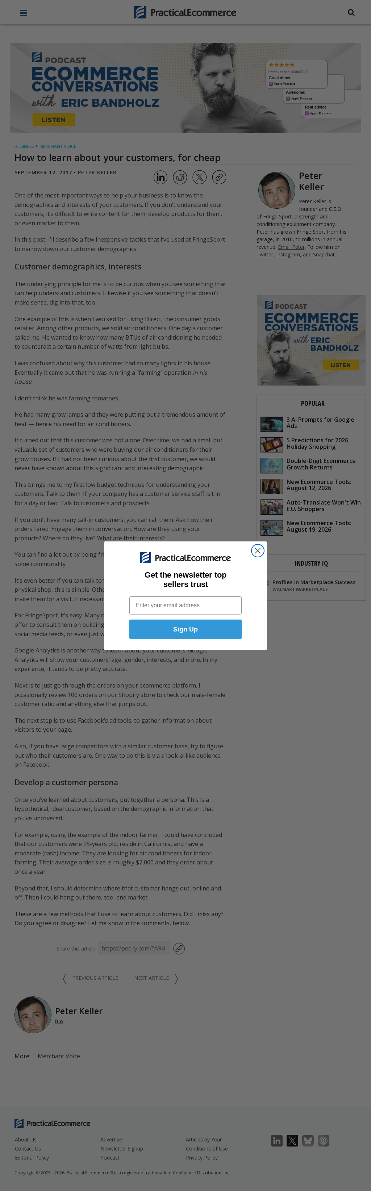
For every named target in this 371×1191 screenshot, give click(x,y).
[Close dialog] (257, 550)
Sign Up (185, 629)
